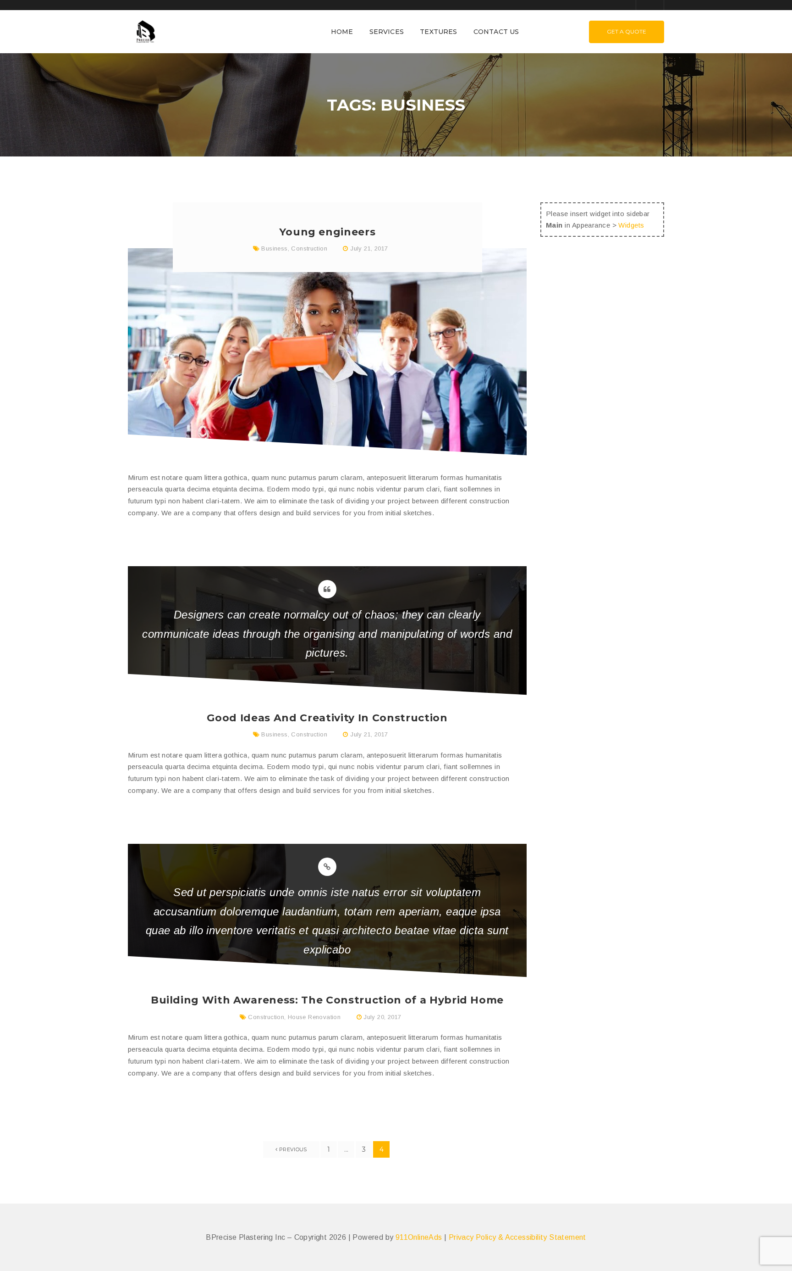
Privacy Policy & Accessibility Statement (517, 1237)
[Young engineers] (327, 352)
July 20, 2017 (382, 1017)
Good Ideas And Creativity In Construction (327, 718)
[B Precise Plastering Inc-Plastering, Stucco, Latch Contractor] (145, 31)
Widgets (631, 225)
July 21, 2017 (369, 248)
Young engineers (327, 232)
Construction (309, 248)
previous (292, 1149)
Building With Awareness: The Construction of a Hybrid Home (327, 1000)
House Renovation (314, 1017)
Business (274, 248)
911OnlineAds (419, 1237)
